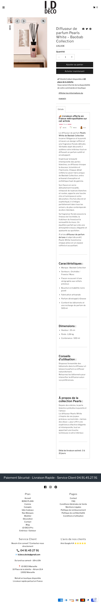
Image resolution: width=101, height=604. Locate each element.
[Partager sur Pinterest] (90, 29)
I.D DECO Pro (27, 528)
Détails (61, 109)
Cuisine (27, 504)
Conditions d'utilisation (73, 516)
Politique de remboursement (73, 510)
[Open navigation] (3, 7)
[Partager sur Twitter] (87, 29)
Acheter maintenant (74, 71)
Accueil (28, 498)
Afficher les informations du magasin (71, 96)
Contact (27, 522)
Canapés (28, 507)
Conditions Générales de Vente (73, 504)
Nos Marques (28, 513)
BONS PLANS (28, 501)
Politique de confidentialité (73, 513)
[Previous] (17, 21)
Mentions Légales (73, 507)
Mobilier (27, 516)
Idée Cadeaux (28, 510)
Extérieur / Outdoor (27, 531)
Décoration (28, 519)
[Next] (23, 21)
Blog (28, 525)
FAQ (73, 501)
